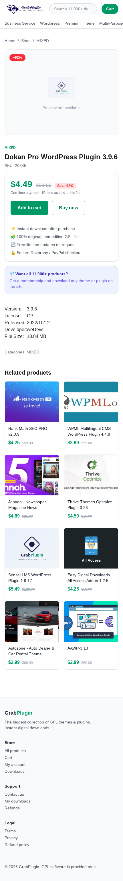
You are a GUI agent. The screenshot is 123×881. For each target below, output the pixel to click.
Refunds (12, 808)
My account (15, 764)
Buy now (68, 207)
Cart (110, 9)
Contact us (14, 794)
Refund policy (17, 844)
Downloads (15, 771)
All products (15, 750)
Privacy (11, 837)
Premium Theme (79, 23)
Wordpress (50, 23)
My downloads (18, 801)
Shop (26, 40)
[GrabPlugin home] (25, 9)
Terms (10, 831)
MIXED (42, 40)
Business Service (20, 23)
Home (10, 40)
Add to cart (29, 207)
